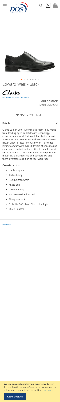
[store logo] (18, 7)
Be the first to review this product (16, 97)
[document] (30, 391)
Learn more (47, 390)
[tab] (30, 123)
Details (6, 123)
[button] (21, 79)
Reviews (6, 224)
